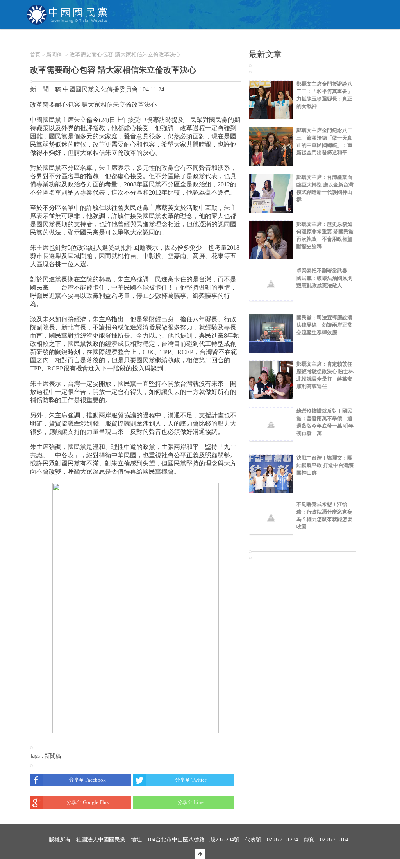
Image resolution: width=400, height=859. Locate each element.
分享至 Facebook (87, 780)
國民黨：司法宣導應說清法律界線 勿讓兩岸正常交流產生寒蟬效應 (324, 325)
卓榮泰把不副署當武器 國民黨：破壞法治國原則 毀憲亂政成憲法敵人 (324, 278)
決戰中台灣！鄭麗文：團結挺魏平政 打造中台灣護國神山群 (325, 465)
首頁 (35, 54)
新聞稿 (54, 54)
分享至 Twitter (190, 780)
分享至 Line (190, 802)
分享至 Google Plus (87, 802)
